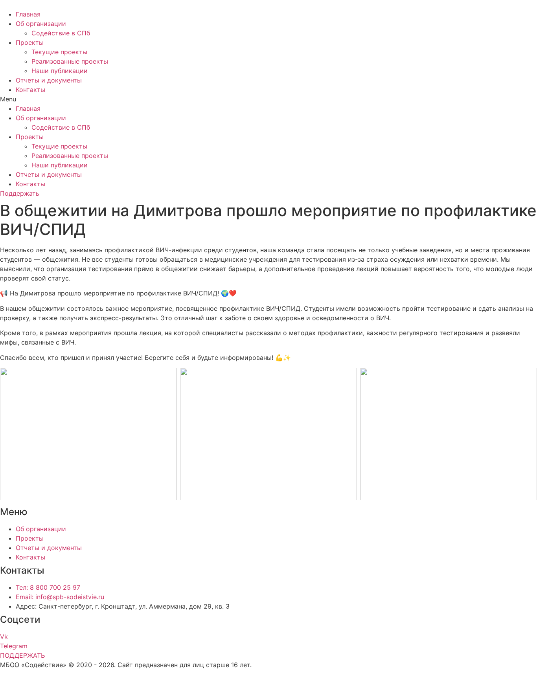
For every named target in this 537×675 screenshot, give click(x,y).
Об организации (41, 24)
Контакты (30, 90)
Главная (28, 14)
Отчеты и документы (49, 80)
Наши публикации (59, 71)
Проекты (30, 42)
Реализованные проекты (69, 61)
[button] (268, 99)
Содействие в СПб (60, 33)
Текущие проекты (59, 52)
